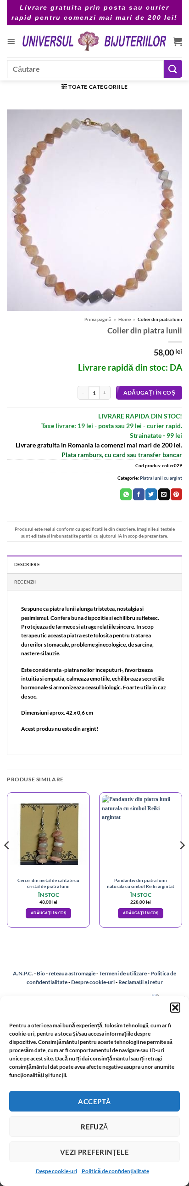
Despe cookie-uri (56, 1171)
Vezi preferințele (94, 1152)
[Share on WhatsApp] (126, 494)
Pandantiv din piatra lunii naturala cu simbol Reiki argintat (140, 883)
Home (124, 319)
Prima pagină (97, 319)
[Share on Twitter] (151, 494)
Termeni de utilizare (123, 973)
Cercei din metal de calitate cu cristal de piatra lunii (48, 883)
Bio (41, 973)
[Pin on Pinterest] (176, 494)
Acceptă (94, 1101)
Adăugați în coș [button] (48, 913)
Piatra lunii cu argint (161, 478)
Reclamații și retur (140, 982)
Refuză (94, 1127)
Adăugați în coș (149, 392)
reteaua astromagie (72, 973)
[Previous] (7, 863)
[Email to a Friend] (164, 494)
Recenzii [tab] (25, 581)
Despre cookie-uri (93, 982)
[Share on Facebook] (139, 494)
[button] (175, 1007)
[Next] (181, 863)
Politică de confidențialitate (115, 1171)
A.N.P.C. (23, 973)
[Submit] (173, 69)
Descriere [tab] (27, 564)
